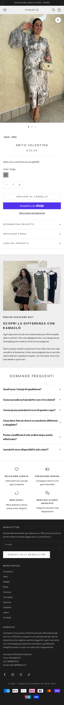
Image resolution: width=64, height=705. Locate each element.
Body (5, 586)
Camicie (7, 592)
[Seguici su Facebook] (4, 674)
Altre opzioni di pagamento (32, 213)
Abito (14, 136)
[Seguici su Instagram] (12, 674)
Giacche (7, 602)
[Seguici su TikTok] (28, 674)
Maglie (6, 581)
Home (7, 136)
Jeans (6, 612)
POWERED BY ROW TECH (42, 684)
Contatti (7, 617)
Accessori (8, 571)
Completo (8, 597)
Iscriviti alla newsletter (27, 554)
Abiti (5, 576)
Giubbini (7, 607)
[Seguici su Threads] (20, 674)
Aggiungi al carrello (32, 196)
